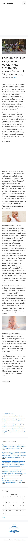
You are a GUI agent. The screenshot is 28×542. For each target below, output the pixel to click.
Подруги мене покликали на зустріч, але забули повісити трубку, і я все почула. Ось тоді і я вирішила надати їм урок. (13, 446)
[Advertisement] (14, 21)
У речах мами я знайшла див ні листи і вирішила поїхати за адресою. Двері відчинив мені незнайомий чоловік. (12, 480)
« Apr (3, 517)
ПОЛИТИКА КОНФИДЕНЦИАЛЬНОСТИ (14, 531)
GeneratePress (21, 539)
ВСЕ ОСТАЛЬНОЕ (8, 414)
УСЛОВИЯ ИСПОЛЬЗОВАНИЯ (14, 527)
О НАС (14, 524)
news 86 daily (7, 3)
